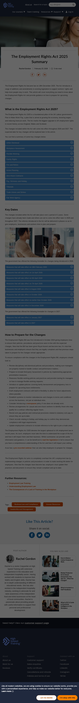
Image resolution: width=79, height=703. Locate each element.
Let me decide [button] (46, 698)
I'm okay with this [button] (67, 698)
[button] (8, 691)
